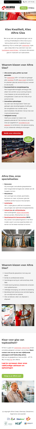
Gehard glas (8, 210)
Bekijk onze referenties (12, 133)
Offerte (23, 8)
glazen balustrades (23, 212)
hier (11, 359)
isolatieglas (25, 45)
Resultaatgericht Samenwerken (15, 217)
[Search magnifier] (19, 1)
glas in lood (22, 80)
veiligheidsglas (20, 210)
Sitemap (22, 411)
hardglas (10, 80)
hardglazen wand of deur (10, 50)
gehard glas (26, 348)
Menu (32, 8)
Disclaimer (29, 411)
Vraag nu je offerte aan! (12, 376)
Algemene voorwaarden (18, 414)
